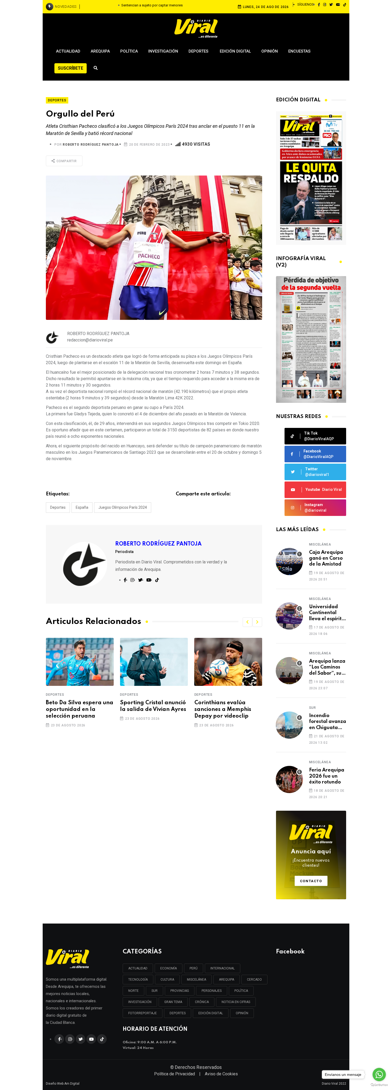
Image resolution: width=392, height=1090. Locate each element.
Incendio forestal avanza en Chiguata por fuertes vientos (327, 722)
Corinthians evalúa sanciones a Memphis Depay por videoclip (148, 709)
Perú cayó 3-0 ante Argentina (220, 706)
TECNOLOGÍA (138, 979)
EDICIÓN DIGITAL (210, 1013)
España (82, 507)
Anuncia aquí (311, 858)
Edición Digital (235, 51)
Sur (312, 708)
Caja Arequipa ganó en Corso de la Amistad (326, 558)
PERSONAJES (212, 991)
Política (129, 51)
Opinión (269, 51)
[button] (247, 622)
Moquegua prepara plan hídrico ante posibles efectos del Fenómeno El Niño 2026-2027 (149, 6)
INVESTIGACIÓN (139, 1002)
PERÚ (194, 968)
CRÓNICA (202, 1002)
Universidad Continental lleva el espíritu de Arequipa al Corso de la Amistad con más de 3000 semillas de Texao (327, 613)
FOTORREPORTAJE (142, 1013)
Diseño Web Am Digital (62, 1083)
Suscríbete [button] (70, 68)
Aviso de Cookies (221, 1073)
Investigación (163, 51)
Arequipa (100, 51)
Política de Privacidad (174, 1073)
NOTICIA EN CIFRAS (236, 1002)
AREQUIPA (226, 979)
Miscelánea (320, 544)
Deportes (199, 51)
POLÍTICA (241, 991)
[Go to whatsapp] (379, 1074)
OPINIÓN (242, 1013)
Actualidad (68, 51)
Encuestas (299, 51)
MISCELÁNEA (196, 979)
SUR (154, 991)
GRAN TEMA (173, 1002)
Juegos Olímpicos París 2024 (122, 507)
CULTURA (167, 979)
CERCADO (254, 979)
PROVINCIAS (179, 991)
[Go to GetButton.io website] (379, 1084)
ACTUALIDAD (137, 968)
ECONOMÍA (168, 968)
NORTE (133, 991)
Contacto (311, 881)
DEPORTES (178, 1013)
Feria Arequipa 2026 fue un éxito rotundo (326, 776)
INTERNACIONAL (222, 968)
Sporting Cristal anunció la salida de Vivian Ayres (79, 706)
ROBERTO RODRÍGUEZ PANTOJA (91, 144)
